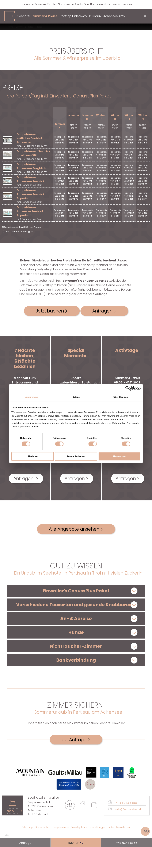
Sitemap (27, 827)
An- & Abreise (76, 618)
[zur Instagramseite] (94, 805)
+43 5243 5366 (126, 803)
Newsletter (123, 827)
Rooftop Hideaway (73, 16)
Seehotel (24, 16)
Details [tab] (76, 397)
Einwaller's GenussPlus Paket (76, 591)
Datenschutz (43, 827)
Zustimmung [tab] (31, 397)
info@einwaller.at (128, 809)
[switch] (59, 444)
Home (10, 26)
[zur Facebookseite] (82, 805)
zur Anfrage (74, 739)
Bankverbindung (76, 660)
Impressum (61, 827)
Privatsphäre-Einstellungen (88, 827)
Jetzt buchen (50, 311)
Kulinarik (95, 16)
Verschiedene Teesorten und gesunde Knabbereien (76, 604)
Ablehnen (33, 456)
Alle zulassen (119, 456)
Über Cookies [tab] (120, 397)
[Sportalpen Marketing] (6, 835)
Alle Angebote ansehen (74, 529)
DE (145, 16)
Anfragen (102, 311)
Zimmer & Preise (45, 16)
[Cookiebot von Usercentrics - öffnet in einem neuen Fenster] (128, 388)
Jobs (111, 827)
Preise (39, 26)
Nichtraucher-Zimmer (76, 646)
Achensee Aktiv (114, 16)
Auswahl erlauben (76, 456)
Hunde (76, 632)
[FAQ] (145, 831)
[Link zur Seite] (12, 805)
